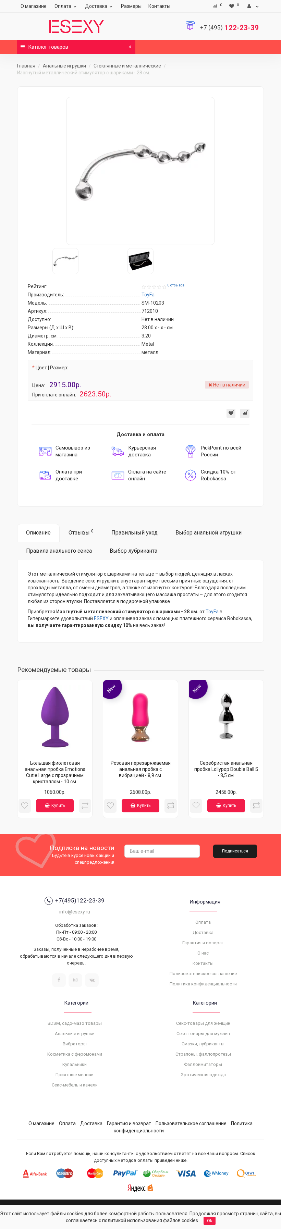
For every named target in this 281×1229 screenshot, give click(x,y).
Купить (58, 805)
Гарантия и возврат (203, 942)
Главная (26, 66)
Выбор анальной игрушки (208, 532)
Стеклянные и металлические (127, 66)
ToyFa (212, 611)
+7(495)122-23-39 (80, 900)
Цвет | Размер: (52, 367)
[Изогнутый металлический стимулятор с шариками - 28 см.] (140, 171)
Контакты (159, 6)
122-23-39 (229, 28)
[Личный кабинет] (253, 6)
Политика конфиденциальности (203, 983)
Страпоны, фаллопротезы (203, 1054)
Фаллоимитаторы (203, 1064)
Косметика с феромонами (74, 1054)
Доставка (96, 6)
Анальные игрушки (64, 66)
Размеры (131, 6)
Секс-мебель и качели (75, 1084)
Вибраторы (75, 1043)
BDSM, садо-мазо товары (75, 1023)
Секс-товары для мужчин (203, 1033)
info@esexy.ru (74, 911)
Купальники (74, 1064)
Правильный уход (134, 532)
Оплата (62, 6)
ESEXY (101, 618)
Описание (38, 532)
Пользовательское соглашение (203, 973)
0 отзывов (175, 285)
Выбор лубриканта (133, 551)
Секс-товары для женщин (203, 1023)
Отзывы (81, 532)
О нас (203, 953)
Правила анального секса (59, 551)
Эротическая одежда (203, 1074)
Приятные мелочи (75, 1074)
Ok (209, 1220)
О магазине (34, 6)
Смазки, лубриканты (203, 1043)
